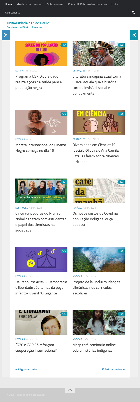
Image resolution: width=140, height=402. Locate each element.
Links (114, 4)
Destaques (79, 70)
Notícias (20, 70)
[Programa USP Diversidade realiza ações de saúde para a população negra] (41, 53)
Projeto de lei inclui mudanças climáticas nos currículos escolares (96, 287)
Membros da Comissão (29, 4)
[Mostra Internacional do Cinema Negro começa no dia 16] (41, 122)
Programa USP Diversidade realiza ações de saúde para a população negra (38, 82)
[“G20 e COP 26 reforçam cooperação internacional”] (41, 322)
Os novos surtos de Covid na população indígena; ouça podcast (95, 219)
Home (8, 4)
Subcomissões (55, 4)
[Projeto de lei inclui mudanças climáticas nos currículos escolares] (99, 259)
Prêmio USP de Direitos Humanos (87, 4)
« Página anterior (26, 369)
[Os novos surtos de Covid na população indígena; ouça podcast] (99, 191)
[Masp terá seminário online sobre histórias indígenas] (99, 322)
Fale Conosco (12, 12)
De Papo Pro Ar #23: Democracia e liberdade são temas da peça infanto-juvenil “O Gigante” (41, 287)
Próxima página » (113, 369)
